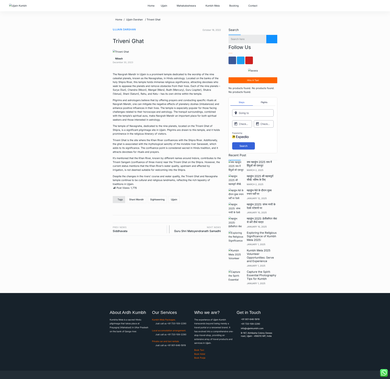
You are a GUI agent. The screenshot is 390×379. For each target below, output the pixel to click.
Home (151, 5)
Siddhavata (120, 229)
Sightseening (157, 199)
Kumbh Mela (213, 5)
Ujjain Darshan (134, 19)
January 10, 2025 (257, 212)
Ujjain (164, 5)
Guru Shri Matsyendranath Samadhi (197, 229)
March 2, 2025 (255, 170)
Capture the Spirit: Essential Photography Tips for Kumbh (261, 275)
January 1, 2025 (256, 244)
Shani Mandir (136, 199)
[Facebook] (232, 60)
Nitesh (119, 58)
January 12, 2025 (257, 198)
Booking (234, 5)
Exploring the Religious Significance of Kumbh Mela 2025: (262, 236)
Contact (252, 5)
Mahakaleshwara (186, 5)
